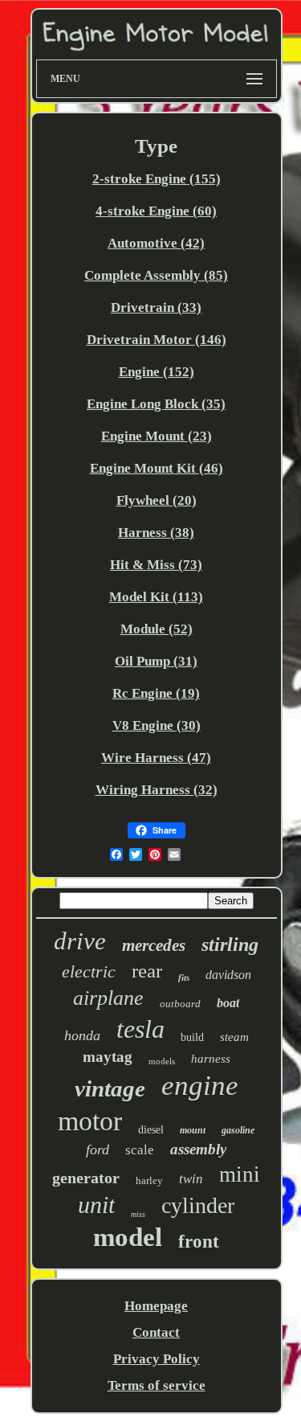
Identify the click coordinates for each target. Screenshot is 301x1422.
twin (191, 1178)
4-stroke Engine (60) (156, 211)
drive (80, 941)
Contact (156, 1332)
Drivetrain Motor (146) (156, 339)
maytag (107, 1056)
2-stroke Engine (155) (156, 178)
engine (199, 1085)
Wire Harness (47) (156, 757)
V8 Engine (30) (156, 725)
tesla (140, 1028)
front (198, 1241)
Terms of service (156, 1385)
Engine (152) (156, 371)
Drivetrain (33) (156, 307)
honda (82, 1035)
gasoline (238, 1130)
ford (97, 1149)
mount (192, 1130)
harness (210, 1058)
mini (239, 1174)
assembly (198, 1149)
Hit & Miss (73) (156, 564)
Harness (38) (156, 532)
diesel (151, 1130)
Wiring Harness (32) (157, 789)
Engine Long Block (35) (156, 404)
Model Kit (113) (156, 596)
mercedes (153, 945)
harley (149, 1180)
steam (234, 1037)
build (192, 1037)
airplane (108, 998)
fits (183, 977)
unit (96, 1204)
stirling (229, 944)
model (127, 1237)
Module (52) (156, 629)
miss (138, 1214)
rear (147, 970)
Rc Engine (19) (156, 693)
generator (86, 1177)
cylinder (197, 1205)
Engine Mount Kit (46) (156, 468)
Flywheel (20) (156, 500)
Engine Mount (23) (156, 436)
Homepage (156, 1305)
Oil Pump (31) (156, 661)
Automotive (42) (156, 243)
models (161, 1061)
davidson (228, 974)
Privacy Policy (156, 1359)
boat (228, 1003)
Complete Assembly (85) (156, 275)
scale (139, 1150)
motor (90, 1121)
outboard (180, 1004)
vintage (110, 1088)
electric (89, 971)
